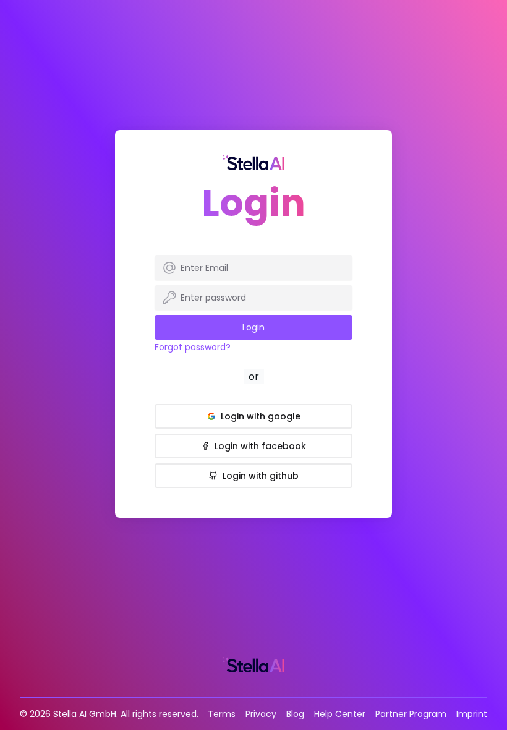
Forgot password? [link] (193, 347)
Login (253, 327)
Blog (295, 714)
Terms (222, 714)
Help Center (339, 714)
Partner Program (410, 714)
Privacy (260, 714)
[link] (253, 162)
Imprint (471, 714)
